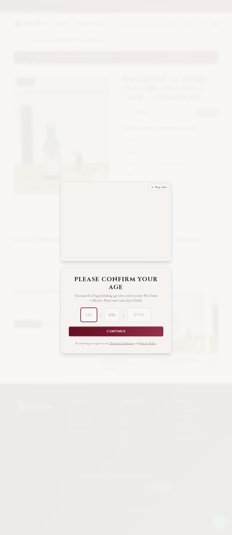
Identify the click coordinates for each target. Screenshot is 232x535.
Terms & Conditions (121, 300)
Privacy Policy (148, 300)
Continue (116, 288)
